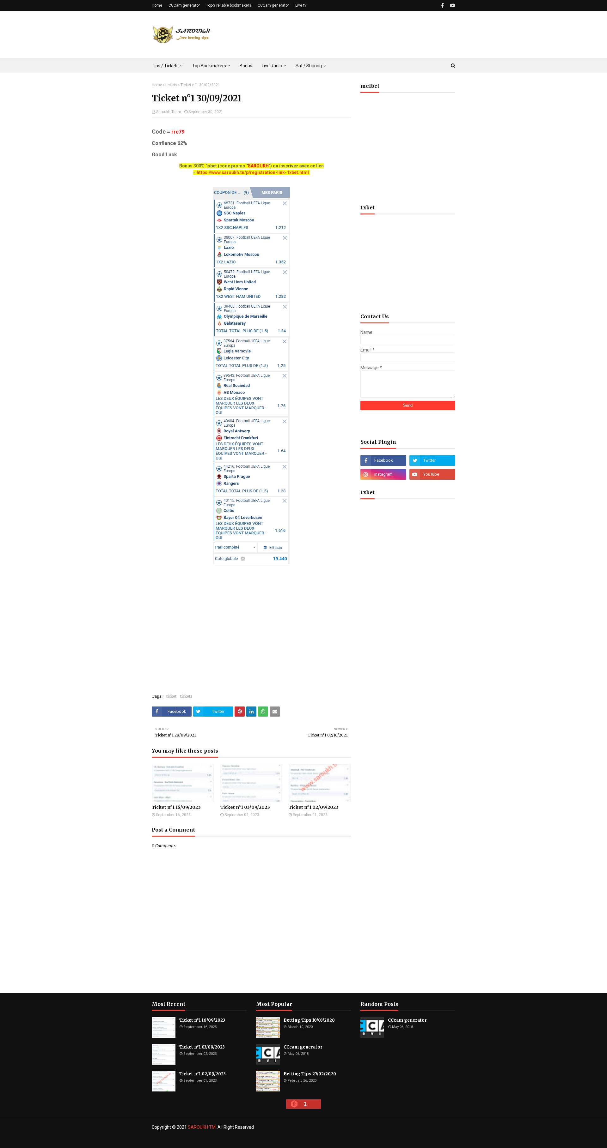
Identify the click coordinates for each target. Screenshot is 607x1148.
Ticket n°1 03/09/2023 (245, 807)
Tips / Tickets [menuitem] (165, 65)
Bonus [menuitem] (246, 65)
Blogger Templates (255, 1139)
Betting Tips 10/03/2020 (309, 1020)
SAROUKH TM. (202, 1127)
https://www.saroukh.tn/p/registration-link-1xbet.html (253, 172)
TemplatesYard (198, 1139)
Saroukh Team (168, 112)
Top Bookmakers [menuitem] (209, 65)
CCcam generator (303, 1047)
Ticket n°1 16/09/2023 (176, 807)
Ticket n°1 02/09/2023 (314, 807)
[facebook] (442, 5)
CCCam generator (184, 5)
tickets (171, 85)
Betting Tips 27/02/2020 (310, 1074)
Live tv (300, 5)
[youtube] (452, 5)
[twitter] (432, 460)
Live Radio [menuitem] (272, 65)
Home (157, 5)
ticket (171, 696)
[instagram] (383, 474)
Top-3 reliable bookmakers (228, 5)
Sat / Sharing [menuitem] (309, 65)
